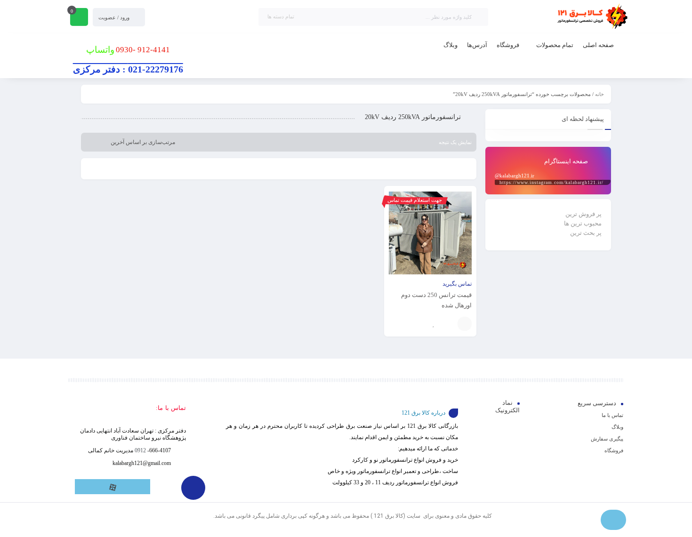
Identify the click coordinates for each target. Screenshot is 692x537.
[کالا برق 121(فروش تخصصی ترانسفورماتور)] (590, 17)
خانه (599, 94)
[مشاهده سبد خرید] (79, 18)
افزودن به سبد (465, 324)
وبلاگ (617, 427)
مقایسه (448, 324)
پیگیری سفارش (607, 438)
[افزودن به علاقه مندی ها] (434, 324)
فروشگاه (613, 450)
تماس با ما (612, 415)
